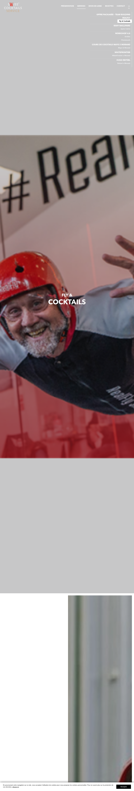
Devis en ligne (95, 6)
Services (81, 6)
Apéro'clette (125, 29)
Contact (121, 6)
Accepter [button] (123, 787)
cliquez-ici (15, 787)
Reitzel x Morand (123, 63)
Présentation (67, 6)
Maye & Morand (124, 48)
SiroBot (127, 37)
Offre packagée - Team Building (113, 14)
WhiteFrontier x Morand (121, 56)
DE (129, 6)
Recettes (109, 6)
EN (129, 8)
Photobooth (125, 40)
